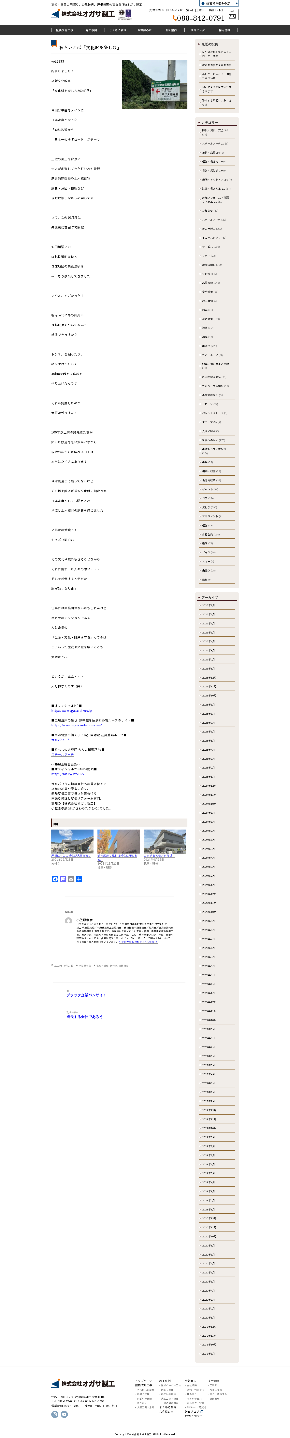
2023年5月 (208, 957)
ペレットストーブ (212, 413)
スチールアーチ (211, 219)
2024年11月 (209, 794)
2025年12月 (209, 677)
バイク (206, 552)
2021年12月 (209, 1110)
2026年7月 (208, 614)
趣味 (205, 543)
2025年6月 (208, 731)
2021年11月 (209, 1119)
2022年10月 (209, 1020)
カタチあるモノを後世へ (159, 855)
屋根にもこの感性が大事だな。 (71, 855)
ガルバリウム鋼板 (213, 386)
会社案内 (190, 1381)
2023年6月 (208, 948)
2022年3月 (208, 1083)
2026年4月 (208, 641)
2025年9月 (208, 704)
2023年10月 (209, 912)
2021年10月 (209, 1128)
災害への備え (210, 440)
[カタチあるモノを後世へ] (165, 842)
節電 (205, 310)
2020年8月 (208, 1254)
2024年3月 (208, 867)
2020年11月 (209, 1227)
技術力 (206, 274)
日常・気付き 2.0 (212, 170)
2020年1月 (208, 1317)
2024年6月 (208, 840)
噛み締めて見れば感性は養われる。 (117, 857)
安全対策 (207, 292)
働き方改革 (209, 480)
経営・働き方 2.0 (212, 161)
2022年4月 (208, 1074)
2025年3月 (208, 758)
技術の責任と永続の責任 (217, 65)
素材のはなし (210, 395)
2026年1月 (208, 668)
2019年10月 (209, 1344)
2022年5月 (208, 1065)
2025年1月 (208, 776)
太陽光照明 (209, 431)
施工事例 (207, 301)
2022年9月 (208, 1029)
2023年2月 (208, 984)
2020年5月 (208, 1281)
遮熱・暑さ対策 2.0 (213, 188)
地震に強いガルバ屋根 (215, 364)
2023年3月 (208, 975)
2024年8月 (208, 821)
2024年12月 (209, 785)
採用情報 (213, 1381)
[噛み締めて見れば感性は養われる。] (118, 842)
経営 (205, 525)
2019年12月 (209, 1326)
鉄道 (205, 579)
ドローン (207, 404)
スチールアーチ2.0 (213, 143)
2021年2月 (208, 1200)
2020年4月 (208, 1290)
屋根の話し (209, 265)
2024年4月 (208, 857)
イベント (207, 489)
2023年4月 (208, 966)
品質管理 (207, 282)
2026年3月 (208, 650)
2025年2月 (208, 767)
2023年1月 (208, 993)
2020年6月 (208, 1272)
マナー (206, 255)
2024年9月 (208, 812)
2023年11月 (209, 903)
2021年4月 (208, 1182)
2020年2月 (208, 1308)
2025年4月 (208, 749)
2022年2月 (208, 1092)
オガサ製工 (209, 229)
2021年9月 (208, 1137)
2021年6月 (208, 1164)
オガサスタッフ (211, 237)
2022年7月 (208, 1047)
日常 (205, 498)
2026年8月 (208, 605)
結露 (205, 337)
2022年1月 (208, 1101)
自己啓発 (124, 965)
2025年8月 (208, 713)
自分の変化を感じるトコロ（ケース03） (217, 54)
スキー (206, 561)
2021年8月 (208, 1146)
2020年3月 (208, 1299)
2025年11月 (209, 686)
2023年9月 (208, 921)
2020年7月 (208, 1263)
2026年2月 (208, 659)
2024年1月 (208, 885)
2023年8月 (208, 930)
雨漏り (206, 346)
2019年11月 (209, 1335)
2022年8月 (208, 1038)
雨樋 (205, 462)
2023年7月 (208, 939)
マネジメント (210, 516)
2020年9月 (208, 1245)
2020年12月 (209, 1218)
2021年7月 (208, 1155)
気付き (113, 965)
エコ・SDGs (209, 422)
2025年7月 (208, 722)
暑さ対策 (207, 319)
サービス (207, 246)
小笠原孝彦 (85, 965)
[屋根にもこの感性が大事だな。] (72, 842)
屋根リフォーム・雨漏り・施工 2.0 (215, 200)
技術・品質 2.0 (211, 152)
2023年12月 (209, 894)
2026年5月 (208, 632)
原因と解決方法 (211, 377)
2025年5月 (208, 740)
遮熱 (205, 328)
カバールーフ (210, 355)
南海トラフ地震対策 (214, 449)
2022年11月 (209, 1011)
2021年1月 (208, 1209)
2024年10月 (209, 804)
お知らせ (207, 210)
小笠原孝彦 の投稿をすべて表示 (137, 941)
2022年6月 (208, 1056)
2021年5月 (208, 1173)
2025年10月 (209, 695)
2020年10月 (209, 1236)
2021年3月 (208, 1191)
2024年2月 (208, 876)
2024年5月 (208, 849)
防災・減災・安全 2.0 (215, 130)
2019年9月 (208, 1353)
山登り (206, 570)
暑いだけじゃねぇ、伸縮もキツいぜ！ (217, 76)
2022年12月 (209, 1002)
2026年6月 (208, 623)
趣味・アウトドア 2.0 (215, 179)
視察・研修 (102, 965)
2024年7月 (208, 830)
